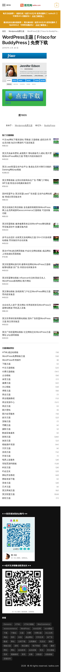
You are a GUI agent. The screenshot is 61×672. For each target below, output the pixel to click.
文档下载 (21, 641)
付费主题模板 (8, 371)
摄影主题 (6, 429)
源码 (16, 646)
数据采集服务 (8, 433)
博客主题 (6, 390)
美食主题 (6, 482)
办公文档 (48, 633)
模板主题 (7, 646)
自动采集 (32, 650)
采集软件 (7, 658)
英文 (41, 650)
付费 (29, 633)
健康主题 (6, 383)
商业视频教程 (8, 398)
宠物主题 (6, 421)
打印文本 (39, 637)
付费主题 (38, 633)
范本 (5, 654)
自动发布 (21, 650)
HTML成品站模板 (10, 352)
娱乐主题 (6, 417)
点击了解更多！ (38, 16)
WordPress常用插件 (11, 360)
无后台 (42, 641)
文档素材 (32, 641)
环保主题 (6, 456)
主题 (22, 633)
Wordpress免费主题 (16, 31)
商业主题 (6, 394)
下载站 (13, 633)
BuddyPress (49, 125)
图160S (23, 115)
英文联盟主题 (8, 494)
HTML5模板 (29, 624)
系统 (45, 646)
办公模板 (6, 386)
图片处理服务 (8, 413)
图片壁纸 (6, 410)
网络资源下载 (8, 479)
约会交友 (6, 471)
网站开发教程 (8, 475)
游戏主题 (6, 452)
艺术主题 (6, 486)
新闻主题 (6, 436)
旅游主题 (6, 440)
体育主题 (6, 379)
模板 (50, 641)
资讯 (23, 654)
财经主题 (6, 498)
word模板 (48, 628)
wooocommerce (10, 628)
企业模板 (6, 375)
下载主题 (6, 364)
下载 (5, 633)
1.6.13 (8, 102)
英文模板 (50, 650)
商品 (5, 637)
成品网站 (29, 637)
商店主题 (6, 406)
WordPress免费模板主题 (13, 356)
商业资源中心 (8, 402)
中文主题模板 (8, 367)
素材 (52, 646)
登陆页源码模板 (9, 463)
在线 (20, 637)
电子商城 (36, 646)
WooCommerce (43, 624)
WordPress (25, 628)
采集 (31, 654)
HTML (17, 624)
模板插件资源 (8, 444)
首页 (4, 31)
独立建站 (25, 646)
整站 (13, 641)
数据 (5, 641)
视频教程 (14, 654)
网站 (5, 650)
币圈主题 (6, 425)
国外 (13, 637)
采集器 (39, 654)
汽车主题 (6, 448)
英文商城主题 (8, 490)
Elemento (7, 624)
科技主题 (6, 467)
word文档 (37, 628)
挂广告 (49, 637)
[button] (56, 5)
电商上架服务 (8, 459)
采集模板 (48, 654)
